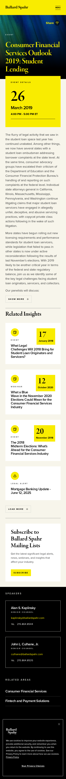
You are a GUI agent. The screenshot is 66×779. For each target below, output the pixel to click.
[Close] (59, 724)
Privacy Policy (12, 757)
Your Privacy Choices (33, 766)
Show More (16, 299)
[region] (33, 747)
